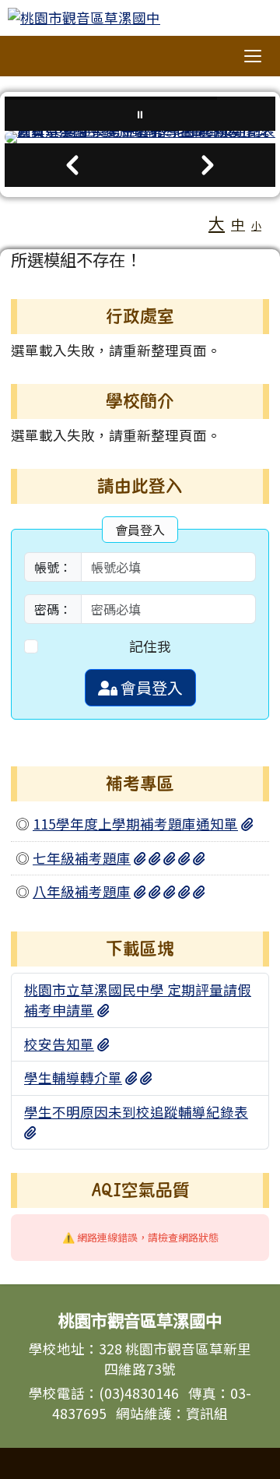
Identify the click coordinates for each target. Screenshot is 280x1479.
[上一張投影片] (72, 165)
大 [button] (216, 222)
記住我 (150, 646)
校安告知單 (59, 1044)
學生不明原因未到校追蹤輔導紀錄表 (136, 1112)
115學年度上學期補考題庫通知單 (135, 823)
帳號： (53, 567)
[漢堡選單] (253, 56)
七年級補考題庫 (82, 858)
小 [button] (256, 225)
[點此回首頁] (140, 137)
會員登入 (150, 687)
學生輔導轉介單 (73, 1077)
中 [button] (238, 224)
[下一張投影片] (207, 165)
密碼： (53, 609)
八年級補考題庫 (82, 891)
